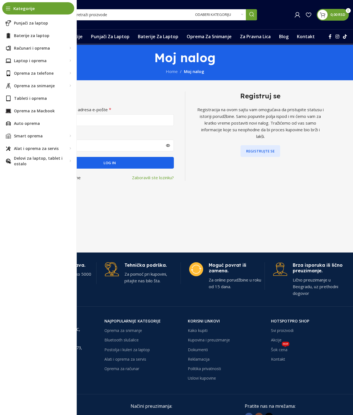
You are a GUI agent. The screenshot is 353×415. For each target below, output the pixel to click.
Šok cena (279, 348)
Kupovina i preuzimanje (209, 340)
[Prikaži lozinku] (168, 145)
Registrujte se (260, 151)
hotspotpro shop (290, 321)
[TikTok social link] (345, 36)
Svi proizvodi (282, 330)
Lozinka (54, 135)
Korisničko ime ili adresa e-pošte (78, 109)
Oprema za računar (121, 368)
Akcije (276, 340)
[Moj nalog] (297, 14)
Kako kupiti (198, 330)
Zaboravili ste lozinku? (153, 177)
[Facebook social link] (330, 36)
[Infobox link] (142, 273)
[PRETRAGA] (251, 14)
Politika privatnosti (204, 368)
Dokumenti (198, 349)
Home (172, 71)
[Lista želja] (308, 14)
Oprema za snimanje (123, 330)
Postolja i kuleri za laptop (127, 349)
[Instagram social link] (337, 36)
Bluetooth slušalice (121, 340)
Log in (110, 162)
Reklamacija (199, 359)
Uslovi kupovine (202, 378)
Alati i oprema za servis (125, 359)
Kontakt (278, 359)
